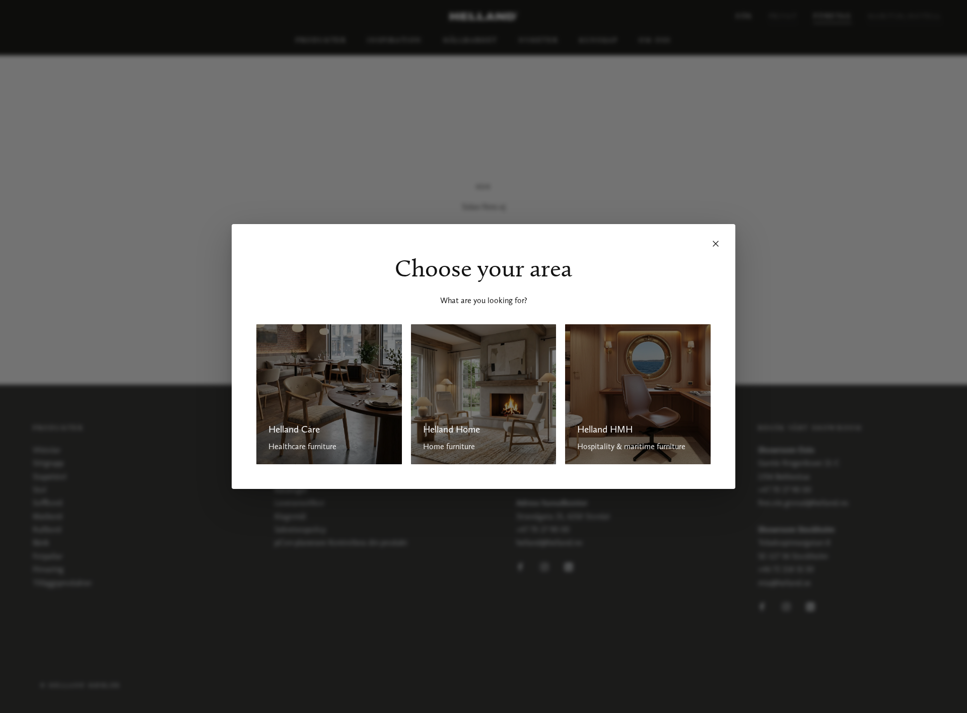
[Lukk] (715, 243)
